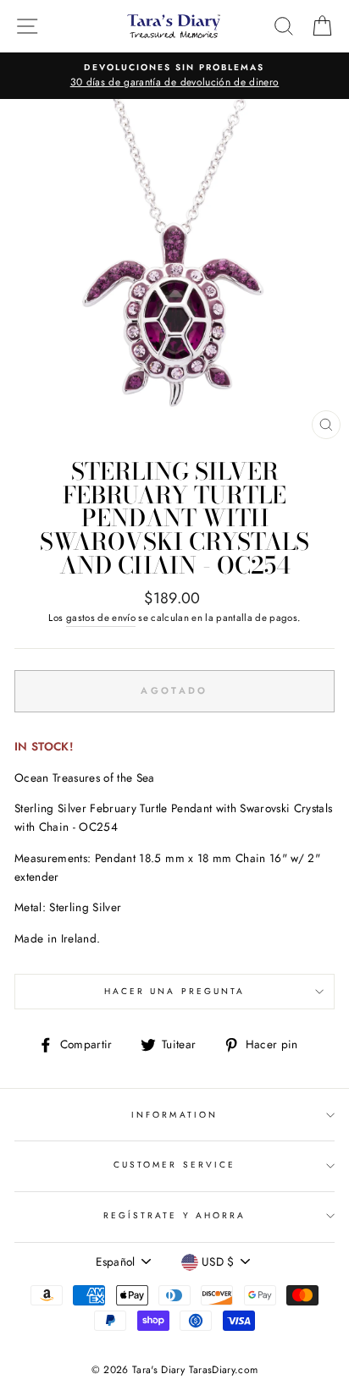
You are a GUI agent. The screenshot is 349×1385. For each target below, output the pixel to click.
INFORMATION (174, 1114)
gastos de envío (101, 617)
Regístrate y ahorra (174, 1215)
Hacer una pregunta (174, 991)
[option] (174, 76)
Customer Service (174, 1164)
